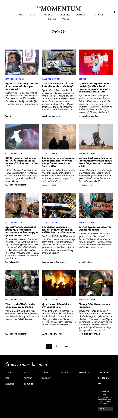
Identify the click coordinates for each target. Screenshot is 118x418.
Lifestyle (47, 14)
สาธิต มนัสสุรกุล (88, 262)
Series (52, 19)
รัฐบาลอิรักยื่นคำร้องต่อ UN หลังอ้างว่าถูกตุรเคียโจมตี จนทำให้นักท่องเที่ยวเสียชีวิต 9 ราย (58, 230)
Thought (97, 14)
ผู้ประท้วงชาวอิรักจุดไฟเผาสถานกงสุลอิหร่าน (56, 305)
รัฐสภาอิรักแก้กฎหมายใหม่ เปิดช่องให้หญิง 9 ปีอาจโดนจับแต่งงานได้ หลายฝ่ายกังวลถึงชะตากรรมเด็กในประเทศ (95, 87)
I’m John (12, 116)
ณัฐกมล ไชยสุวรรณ (52, 116)
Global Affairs (13, 153)
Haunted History (14, 79)
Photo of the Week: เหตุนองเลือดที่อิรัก (94, 305)
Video (66, 19)
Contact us (84, 372)
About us (65, 372)
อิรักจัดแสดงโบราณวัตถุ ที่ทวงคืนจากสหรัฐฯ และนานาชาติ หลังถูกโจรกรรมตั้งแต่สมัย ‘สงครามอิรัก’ (58, 162)
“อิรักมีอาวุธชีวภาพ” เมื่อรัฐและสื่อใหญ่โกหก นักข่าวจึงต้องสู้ (58, 85)
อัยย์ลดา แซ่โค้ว (51, 185)
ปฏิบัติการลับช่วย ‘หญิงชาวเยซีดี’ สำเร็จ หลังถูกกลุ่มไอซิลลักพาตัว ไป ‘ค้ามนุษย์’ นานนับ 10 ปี (21, 162)
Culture (65, 14)
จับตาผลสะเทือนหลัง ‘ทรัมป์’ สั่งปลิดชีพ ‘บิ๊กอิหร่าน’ (95, 228)
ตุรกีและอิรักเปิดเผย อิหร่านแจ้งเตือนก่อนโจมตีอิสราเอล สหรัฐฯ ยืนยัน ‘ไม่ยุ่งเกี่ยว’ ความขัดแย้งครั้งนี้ (95, 162)
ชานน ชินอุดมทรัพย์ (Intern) (55, 262)
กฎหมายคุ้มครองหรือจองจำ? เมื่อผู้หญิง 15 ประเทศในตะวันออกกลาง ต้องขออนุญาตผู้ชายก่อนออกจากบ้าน (21, 231)
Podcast (46, 378)
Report (19, 14)
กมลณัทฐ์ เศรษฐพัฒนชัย (91, 116)
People (80, 14)
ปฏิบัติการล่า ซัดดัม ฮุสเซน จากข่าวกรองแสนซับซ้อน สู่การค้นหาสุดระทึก (22, 86)
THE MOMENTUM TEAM (18, 185)
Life (32, 14)
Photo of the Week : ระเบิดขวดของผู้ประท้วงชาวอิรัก (20, 305)
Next (66, 346)
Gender (82, 79)
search (114, 12)
